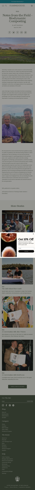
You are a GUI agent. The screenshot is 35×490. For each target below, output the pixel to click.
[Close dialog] (33, 234)
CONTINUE (26, 251)
